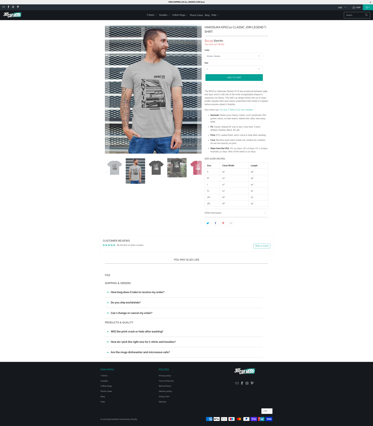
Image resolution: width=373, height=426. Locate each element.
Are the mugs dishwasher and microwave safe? (140, 352)
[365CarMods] (12, 15)
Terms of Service (166, 381)
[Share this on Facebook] (215, 223)
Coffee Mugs (106, 386)
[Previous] (107, 88)
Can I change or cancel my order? (131, 313)
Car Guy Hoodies (245, 110)
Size (206, 63)
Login (358, 7)
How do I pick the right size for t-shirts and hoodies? (143, 341)
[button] (152, 15)
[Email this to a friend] (231, 223)
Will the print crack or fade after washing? (137, 331)
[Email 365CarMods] (3, 7)
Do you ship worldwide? (126, 302)
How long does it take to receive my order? (137, 292)
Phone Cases (106, 391)
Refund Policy (165, 386)
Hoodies (104, 381)
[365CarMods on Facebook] (8, 7)
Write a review (262, 246)
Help (103, 402)
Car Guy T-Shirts (227, 110)
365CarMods (112, 419)
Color (207, 50)
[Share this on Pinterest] (223, 223)
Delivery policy (165, 391)
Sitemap (162, 402)
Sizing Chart (164, 396)
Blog (103, 396)
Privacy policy (165, 376)
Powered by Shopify (128, 419)
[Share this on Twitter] (208, 223)
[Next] (199, 88)
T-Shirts (104, 376)
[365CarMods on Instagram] (13, 7)
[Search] (366, 15)
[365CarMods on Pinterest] (17, 7)
